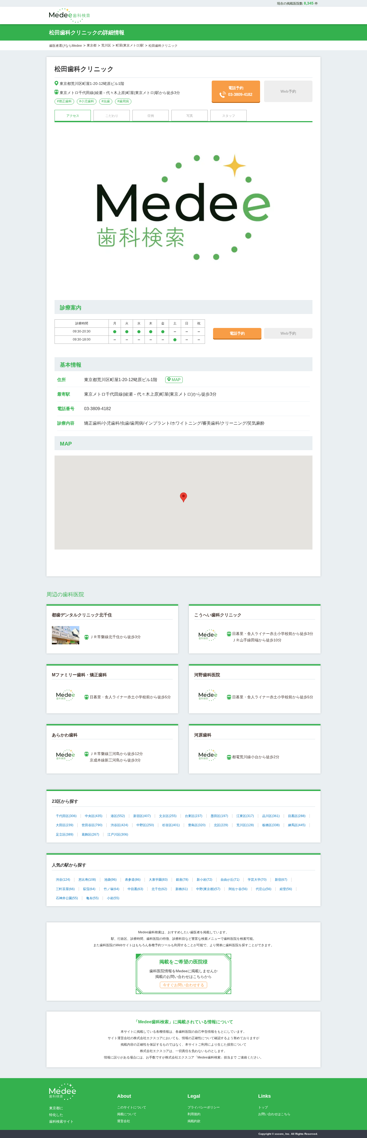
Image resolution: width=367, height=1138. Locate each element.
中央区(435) (93, 816)
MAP (176, 379)
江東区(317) (245, 816)
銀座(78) (182, 880)
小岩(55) (113, 898)
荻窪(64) (89, 889)
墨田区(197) (219, 816)
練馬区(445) (296, 825)
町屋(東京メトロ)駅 (130, 45)
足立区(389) (64, 834)
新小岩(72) (204, 880)
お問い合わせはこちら (274, 1114)
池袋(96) (110, 880)
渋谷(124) (63, 880)
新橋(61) (181, 889)
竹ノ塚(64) (111, 889)
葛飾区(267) (90, 834)
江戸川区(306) (117, 834)
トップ (263, 1107)
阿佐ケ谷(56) (238, 889)
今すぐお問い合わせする (183, 985)
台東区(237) (193, 816)
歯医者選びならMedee (65, 46)
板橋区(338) (271, 825)
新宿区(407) (142, 816)
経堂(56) (286, 889)
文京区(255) (168, 816)
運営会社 (123, 1121)
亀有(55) (92, 898)
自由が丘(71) (230, 880)
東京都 (91, 45)
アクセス (72, 116)
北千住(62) (159, 889)
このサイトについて (131, 1107)
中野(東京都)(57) (208, 889)
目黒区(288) (296, 816)
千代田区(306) (66, 816)
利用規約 (194, 1114)
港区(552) (118, 816)
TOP (351, 1122)
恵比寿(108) (87, 880)
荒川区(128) (245, 825)
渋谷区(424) (119, 825)
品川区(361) (271, 816)
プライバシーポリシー (204, 1107)
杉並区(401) (171, 825)
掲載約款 (194, 1121)
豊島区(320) (197, 825)
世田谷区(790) (92, 825)
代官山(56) (263, 889)
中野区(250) (145, 825)
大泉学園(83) (158, 880)
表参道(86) (133, 880)
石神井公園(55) (67, 898)
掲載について (126, 1114)
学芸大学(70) (257, 880)
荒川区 (106, 45)
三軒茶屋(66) (65, 889)
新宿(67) (281, 880)
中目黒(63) (135, 889)
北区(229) (221, 825)
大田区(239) (64, 825)
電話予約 (240, 91)
